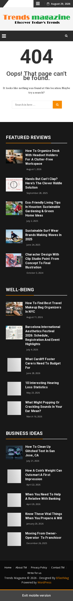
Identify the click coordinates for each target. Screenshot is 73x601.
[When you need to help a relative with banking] (14, 499)
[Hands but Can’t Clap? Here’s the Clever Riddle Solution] (14, 184)
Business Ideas (24, 433)
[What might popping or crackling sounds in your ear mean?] (14, 408)
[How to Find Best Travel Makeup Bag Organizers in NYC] (14, 308)
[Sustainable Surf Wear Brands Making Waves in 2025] (14, 236)
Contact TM (57, 567)
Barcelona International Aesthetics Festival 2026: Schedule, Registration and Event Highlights (42, 335)
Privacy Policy (39, 567)
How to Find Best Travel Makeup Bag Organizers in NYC (43, 307)
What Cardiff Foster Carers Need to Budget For (43, 363)
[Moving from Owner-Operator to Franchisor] (14, 538)
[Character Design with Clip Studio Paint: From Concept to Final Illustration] (14, 260)
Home (7, 567)
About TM (21, 567)
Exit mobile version (36, 595)
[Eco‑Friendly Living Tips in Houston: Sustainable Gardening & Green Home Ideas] (14, 208)
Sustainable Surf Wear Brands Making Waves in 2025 (43, 235)
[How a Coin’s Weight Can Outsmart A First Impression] (14, 476)
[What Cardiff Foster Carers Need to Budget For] (14, 364)
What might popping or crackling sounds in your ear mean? (43, 407)
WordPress (45, 582)
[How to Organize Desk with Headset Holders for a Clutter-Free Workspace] (14, 156)
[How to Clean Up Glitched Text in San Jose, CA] (14, 452)
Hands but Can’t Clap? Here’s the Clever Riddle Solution (43, 183)
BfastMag (62, 578)
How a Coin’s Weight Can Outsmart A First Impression (43, 475)
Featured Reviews (28, 137)
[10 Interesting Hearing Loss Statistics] (14, 388)
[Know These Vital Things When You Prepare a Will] (14, 519)
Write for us (34, 573)
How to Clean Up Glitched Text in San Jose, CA (40, 451)
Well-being (20, 289)
